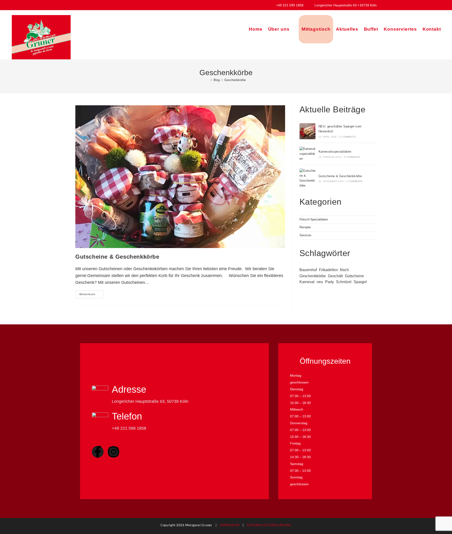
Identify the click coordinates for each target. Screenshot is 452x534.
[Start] (207, 80)
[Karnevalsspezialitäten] (307, 154)
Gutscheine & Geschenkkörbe (117, 256)
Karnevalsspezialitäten (335, 151)
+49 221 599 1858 (292, 5)
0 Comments (347, 136)
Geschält (335, 276)
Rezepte (305, 227)
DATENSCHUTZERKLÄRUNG (269, 525)
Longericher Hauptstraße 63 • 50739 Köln (345, 5)
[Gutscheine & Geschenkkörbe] (307, 178)
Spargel (360, 282)
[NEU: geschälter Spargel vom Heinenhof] (307, 131)
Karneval (307, 282)
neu (320, 282)
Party (329, 282)
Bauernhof (308, 270)
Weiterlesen (91, 293)
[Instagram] (113, 452)
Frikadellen (328, 270)
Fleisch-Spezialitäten (313, 219)
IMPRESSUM (229, 525)
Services (305, 235)
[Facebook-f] (98, 452)
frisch (344, 270)
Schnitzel (343, 282)
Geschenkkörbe (235, 80)
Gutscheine (354, 276)
